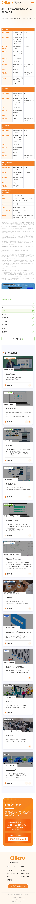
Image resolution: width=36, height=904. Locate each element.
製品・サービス (11, 867)
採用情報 (23, 870)
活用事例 (4, 332)
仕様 (3, 311)
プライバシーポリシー (18, 897)
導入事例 (9, 385)
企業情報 (9, 880)
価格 (3, 328)
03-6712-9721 (19, 825)
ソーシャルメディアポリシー (18, 899)
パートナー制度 (25, 876)
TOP (3, 303)
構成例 (4, 314)
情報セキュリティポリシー (18, 901)
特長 (3, 307)
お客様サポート (25, 873)
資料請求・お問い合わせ (16, 839)
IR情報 (22, 867)
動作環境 (4, 325)
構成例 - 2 (5, 318)
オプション (5, 321)
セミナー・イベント (12, 873)
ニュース (9, 876)
